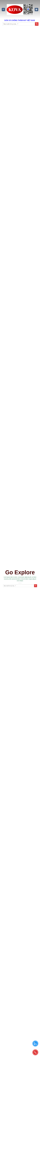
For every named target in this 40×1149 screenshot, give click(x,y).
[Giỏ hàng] (36, 9)
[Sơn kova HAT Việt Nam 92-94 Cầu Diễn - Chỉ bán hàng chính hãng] (20, 9)
